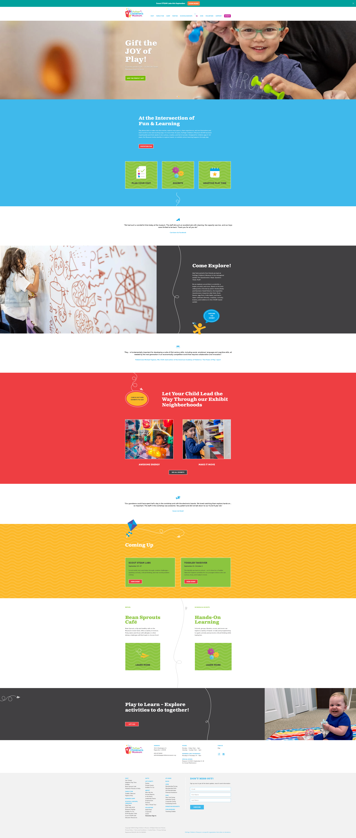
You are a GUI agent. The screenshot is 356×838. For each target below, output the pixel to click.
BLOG (167, 781)
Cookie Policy (152, 830)
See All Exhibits (178, 472)
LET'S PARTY (149, 781)
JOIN (201, 16)
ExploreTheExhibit (211, 316)
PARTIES (175, 16)
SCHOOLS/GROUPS (186, 16)
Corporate (148, 811)
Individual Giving (170, 799)
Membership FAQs (170, 788)
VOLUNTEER (209, 16)
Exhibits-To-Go (129, 811)
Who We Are (149, 792)
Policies (147, 802)
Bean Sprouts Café (130, 786)
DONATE (227, 16)
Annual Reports (149, 794)
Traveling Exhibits (170, 811)
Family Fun (129, 791)
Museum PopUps (130, 809)
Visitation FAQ (146, 146)
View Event (135, 582)
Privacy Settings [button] (161, 830)
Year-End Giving (170, 797)
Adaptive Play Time (130, 782)
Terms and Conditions (140, 830)
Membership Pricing (171, 786)
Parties (147, 783)
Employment (149, 800)
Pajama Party (129, 795)
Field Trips (128, 805)
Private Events (149, 785)
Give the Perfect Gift (135, 78)
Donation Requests (172, 806)
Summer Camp (130, 798)
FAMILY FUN (160, 16)
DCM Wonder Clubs (131, 813)
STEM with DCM (130, 807)
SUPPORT (219, 16)
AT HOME (168, 778)
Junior (147, 814)
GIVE (167, 795)
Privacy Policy (129, 830)
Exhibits (127, 784)
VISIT (152, 16)
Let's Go (132, 724)
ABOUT (147, 790)
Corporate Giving (170, 801)
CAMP (168, 16)
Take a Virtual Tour (150, 804)
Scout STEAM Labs (130, 815)
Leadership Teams (150, 798)
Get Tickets (128, 780)
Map (219, 748)
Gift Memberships (170, 790)
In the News (148, 796)
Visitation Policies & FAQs (132, 788)
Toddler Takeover (130, 793)
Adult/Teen (148, 809)
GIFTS (147, 778)
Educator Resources (131, 817)
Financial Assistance (171, 792)
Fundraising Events (170, 803)
